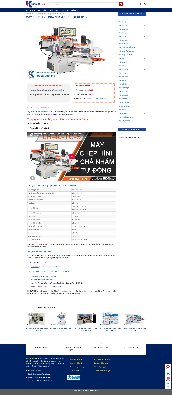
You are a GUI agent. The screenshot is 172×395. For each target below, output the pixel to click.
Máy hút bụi (122, 110)
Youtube (168, 368)
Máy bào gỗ (122, 36)
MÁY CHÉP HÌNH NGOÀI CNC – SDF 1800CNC (86, 329)
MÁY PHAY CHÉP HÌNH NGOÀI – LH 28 (61, 329)
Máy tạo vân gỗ (124, 88)
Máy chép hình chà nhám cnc (37, 112)
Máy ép (121, 58)
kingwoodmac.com (42, 286)
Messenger (168, 380)
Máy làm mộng (123, 69)
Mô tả (29, 107)
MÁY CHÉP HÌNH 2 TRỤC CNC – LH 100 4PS (135, 329)
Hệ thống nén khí (124, 106)
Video (36, 107)
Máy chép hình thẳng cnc (127, 47)
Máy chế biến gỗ (40, 14)
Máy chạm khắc (124, 44)
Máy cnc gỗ (122, 22)
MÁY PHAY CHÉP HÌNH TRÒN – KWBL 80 (37, 329)
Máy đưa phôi (123, 95)
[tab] (29, 107)
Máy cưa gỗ (123, 33)
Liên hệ (74, 10)
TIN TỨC (65, 10)
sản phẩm (60, 255)
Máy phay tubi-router (125, 55)
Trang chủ (30, 10)
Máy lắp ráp (122, 113)
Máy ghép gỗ (123, 62)
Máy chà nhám (123, 40)
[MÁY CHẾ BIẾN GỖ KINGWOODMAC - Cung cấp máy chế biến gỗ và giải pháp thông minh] (35, 4)
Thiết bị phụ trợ (124, 102)
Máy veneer (122, 73)
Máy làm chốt (123, 91)
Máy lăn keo (123, 99)
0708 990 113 (51, 276)
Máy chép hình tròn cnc (56, 14)
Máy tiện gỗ (122, 80)
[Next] (146, 323)
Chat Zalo (168, 386)
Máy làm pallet (123, 77)
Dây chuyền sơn (124, 121)
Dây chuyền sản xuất (126, 117)
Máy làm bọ (122, 66)
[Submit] (121, 4)
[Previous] (26, 323)
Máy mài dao (123, 84)
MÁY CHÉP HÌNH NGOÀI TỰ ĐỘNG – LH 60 (110, 329)
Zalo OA (168, 374)
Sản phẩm (54, 10)
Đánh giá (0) (45, 107)
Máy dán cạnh (123, 25)
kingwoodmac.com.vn (58, 286)
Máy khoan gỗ (123, 29)
